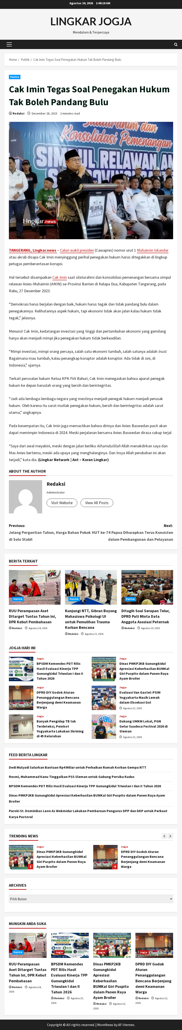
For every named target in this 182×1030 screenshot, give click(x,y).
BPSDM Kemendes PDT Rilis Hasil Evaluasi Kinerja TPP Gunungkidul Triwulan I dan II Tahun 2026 (21, 669)
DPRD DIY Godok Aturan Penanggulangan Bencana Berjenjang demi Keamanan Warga (21, 698)
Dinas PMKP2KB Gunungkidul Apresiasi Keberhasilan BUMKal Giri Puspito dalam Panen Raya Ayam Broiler (104, 669)
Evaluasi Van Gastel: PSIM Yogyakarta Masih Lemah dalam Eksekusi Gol (104, 698)
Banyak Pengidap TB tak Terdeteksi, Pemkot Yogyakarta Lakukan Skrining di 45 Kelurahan (21, 726)
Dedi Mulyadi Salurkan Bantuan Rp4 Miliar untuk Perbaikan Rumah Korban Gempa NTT (77, 767)
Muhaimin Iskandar (152, 250)
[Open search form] (176, 44)
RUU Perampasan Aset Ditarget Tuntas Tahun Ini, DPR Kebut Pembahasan (32, 616)
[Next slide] (170, 836)
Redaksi (18, 113)
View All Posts (97, 502)
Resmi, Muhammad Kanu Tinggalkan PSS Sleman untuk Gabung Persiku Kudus (72, 776)
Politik (14, 77)
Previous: (50, 532)
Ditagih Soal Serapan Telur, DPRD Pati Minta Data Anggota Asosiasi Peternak (145, 616)
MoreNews (105, 1024)
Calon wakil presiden (77, 250)
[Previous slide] (164, 836)
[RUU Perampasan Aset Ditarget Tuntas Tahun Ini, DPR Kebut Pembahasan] (35, 587)
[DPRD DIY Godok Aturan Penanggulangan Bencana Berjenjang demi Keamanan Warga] (154, 945)
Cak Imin (59, 277)
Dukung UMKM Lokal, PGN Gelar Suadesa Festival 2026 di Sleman (104, 726)
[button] (9, 44)
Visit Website (62, 502)
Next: (132, 532)
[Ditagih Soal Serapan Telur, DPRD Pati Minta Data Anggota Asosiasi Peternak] (147, 587)
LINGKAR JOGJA (91, 21)
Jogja (40, 658)
